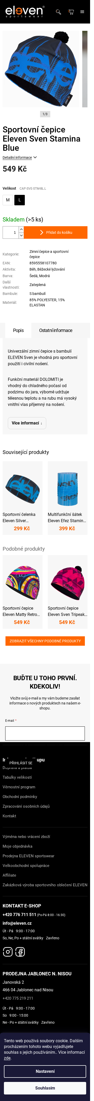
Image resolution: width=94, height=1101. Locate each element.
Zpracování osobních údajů (26, 806)
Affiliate (9, 875)
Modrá (44, 276)
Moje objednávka (17, 846)
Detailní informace (17, 157)
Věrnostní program (19, 787)
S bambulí (37, 294)
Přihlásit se (20, 763)
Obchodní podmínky (20, 796)
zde (7, 1058)
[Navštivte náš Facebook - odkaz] (20, 950)
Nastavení (45, 1071)
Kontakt (9, 816)
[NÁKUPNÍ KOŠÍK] (71, 12)
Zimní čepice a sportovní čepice (49, 254)
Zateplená (38, 285)
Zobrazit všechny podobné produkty (45, 641)
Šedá (34, 276)
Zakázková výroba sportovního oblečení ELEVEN (45, 885)
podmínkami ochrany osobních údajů (45, 751)
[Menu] (82, 12)
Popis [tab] (18, 330)
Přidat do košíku (59, 232)
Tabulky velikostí (17, 777)
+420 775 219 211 (18, 998)
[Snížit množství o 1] (21, 235)
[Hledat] (60, 12)
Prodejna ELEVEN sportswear (28, 856)
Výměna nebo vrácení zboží (26, 836)
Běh (33, 269)
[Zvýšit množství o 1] (21, 229)
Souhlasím (45, 1088)
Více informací (25, 423)
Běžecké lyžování (51, 269)
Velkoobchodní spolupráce (26, 865)
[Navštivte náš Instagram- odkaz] (8, 950)
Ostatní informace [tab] (56, 330)
